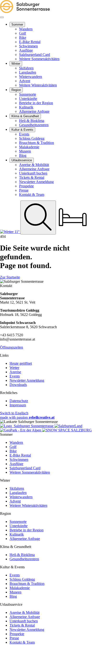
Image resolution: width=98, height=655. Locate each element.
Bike (13, 451)
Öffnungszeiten (11, 347)
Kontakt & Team (22, 642)
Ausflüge (16, 464)
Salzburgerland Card (25, 468)
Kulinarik (17, 534)
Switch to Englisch (14, 413)
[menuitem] (17, 24)
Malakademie (20, 588)
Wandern (16, 442)
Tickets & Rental (22, 625)
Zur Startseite (10, 277)
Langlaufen (18, 493)
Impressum (18, 405)
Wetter (14, 368)
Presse (14, 638)
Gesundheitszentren (24, 559)
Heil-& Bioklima (22, 555)
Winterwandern (21, 497)
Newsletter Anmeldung (27, 380)
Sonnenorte (18, 522)
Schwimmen (19, 460)
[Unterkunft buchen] (72, 232)
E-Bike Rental (20, 455)
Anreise (15, 372)
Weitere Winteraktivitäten (28, 505)
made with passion (27, 417)
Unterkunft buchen (24, 621)
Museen (15, 592)
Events (15, 376)
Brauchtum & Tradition (27, 584)
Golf (13, 447)
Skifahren (17, 488)
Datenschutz (19, 401)
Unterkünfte (19, 526)
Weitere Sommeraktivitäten (30, 472)
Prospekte (17, 634)
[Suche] (38, 217)
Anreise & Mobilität (24, 612)
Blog (13, 596)
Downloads (18, 385)
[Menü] (2, 17)
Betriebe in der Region (27, 530)
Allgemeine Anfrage (25, 539)
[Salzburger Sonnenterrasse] (25, 12)
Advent (15, 501)
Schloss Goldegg (22, 579)
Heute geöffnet (21, 363)
